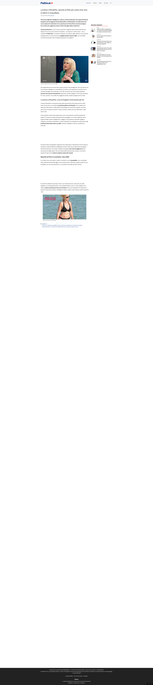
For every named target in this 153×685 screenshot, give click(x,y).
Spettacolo (88, 3)
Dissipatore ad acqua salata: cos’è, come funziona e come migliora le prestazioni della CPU (104, 42)
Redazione (70, 683)
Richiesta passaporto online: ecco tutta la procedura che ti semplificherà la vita (104, 63)
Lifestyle (95, 3)
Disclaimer (82, 683)
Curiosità (106, 3)
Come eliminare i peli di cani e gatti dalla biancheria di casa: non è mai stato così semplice (104, 49)
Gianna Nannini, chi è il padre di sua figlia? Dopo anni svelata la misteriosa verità (60, 226)
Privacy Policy (76, 683)
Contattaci (85, 676)
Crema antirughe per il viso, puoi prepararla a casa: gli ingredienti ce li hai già (104, 56)
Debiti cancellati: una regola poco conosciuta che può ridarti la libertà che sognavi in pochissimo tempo (104, 30)
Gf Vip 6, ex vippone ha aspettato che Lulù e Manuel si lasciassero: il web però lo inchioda (62, 225)
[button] (110, 3)
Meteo (100, 3)
